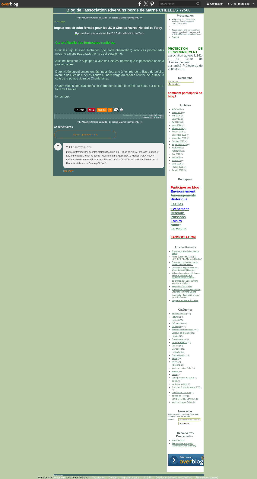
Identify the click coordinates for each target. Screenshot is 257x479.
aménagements (179, 313)
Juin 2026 (176, 116)
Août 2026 (176, 109)
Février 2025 (178, 167)
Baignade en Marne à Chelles (185, 300)
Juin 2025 (176, 154)
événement (158, 115)
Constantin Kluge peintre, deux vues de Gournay (185, 296)
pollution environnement (182, 330)
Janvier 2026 (178, 132)
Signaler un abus (130, 477)
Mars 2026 (177, 125)
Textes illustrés (178, 355)
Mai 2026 (176, 119)
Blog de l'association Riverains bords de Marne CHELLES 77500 (128, 10)
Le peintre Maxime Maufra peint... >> (125, 18)
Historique (176, 326)
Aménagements (183, 195)
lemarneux (58, 475)
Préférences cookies (207, 477)
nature (174, 358)
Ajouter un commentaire (85, 134)
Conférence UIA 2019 (181, 392)
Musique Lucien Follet (181, 368)
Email (170, 419)
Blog (174, 19)
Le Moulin (178, 229)
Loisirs (150, 115)
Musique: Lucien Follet (182, 402)
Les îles (177, 204)
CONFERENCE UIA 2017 (183, 399)
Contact (175, 37)
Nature (176, 225)
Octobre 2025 (178, 141)
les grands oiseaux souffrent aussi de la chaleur (185, 282)
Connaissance (178, 339)
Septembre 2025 (179, 144)
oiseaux (175, 371)
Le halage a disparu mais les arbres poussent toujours (185, 269)
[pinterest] (152, 4)
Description (177, 30)
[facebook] (139, 4)
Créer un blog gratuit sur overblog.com (189, 460)
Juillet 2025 (177, 151)
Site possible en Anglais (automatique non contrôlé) (184, 444)
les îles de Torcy (179, 396)
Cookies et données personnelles (174, 477)
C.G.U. (148, 477)
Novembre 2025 (179, 138)
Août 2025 (176, 148)
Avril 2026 (176, 122)
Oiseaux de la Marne (181, 333)
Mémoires (176, 349)
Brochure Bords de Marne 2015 (186, 387)
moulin (174, 381)
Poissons (178, 217)
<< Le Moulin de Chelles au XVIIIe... (92, 18)
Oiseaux (178, 213)
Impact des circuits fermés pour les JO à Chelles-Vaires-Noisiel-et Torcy (108, 27)
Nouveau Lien (178, 440)
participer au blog (179, 384)
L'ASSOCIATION (179, 342)
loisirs (174, 362)
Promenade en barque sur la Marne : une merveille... (185, 263)
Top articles (98, 477)
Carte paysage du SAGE (183, 378)
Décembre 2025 (179, 135)
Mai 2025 (176, 157)
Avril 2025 (176, 160)
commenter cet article (152, 117)
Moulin (174, 374)
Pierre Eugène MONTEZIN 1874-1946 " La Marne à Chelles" (187, 258)
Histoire (175, 336)
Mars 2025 (177, 164)
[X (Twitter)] (146, 4)
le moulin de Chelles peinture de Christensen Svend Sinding (186, 290)
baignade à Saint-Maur (182, 286)
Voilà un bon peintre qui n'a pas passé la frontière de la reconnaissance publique (186, 275)
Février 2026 (178, 128)
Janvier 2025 (178, 170)
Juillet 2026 (177, 112)
